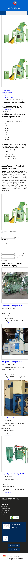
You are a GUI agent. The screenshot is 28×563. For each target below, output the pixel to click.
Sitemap (4, 515)
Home (6, 94)
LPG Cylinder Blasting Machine (12, 362)
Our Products (5, 510)
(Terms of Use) (16, 556)
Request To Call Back (7, 92)
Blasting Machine (9, 97)
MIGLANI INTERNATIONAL (15, 7)
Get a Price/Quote (6, 109)
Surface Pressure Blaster (10, 418)
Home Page (5, 506)
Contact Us (5, 512)
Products (7, 96)
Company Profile (6, 508)
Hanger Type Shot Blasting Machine (13, 474)
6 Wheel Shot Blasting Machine (12, 305)
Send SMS (15, 549)
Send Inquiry (6, 90)
